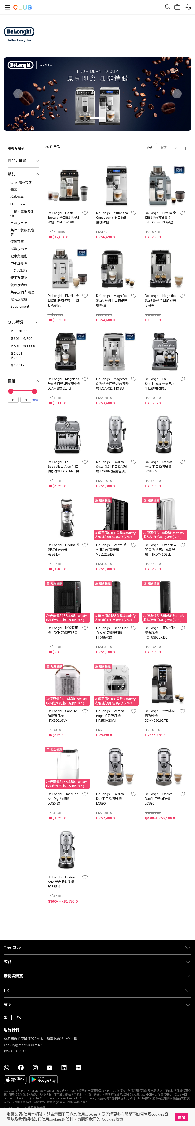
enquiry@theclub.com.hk (23, 1045)
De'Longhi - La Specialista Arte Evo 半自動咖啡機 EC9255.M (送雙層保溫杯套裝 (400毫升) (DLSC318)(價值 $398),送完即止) (160, 384)
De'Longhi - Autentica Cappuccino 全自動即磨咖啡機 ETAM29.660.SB (112, 218)
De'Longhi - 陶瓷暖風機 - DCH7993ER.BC (63, 630)
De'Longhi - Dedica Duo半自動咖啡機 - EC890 (110, 799)
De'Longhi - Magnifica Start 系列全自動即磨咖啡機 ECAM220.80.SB (112, 301)
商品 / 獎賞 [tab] (17, 160)
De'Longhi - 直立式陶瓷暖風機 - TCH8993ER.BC (160, 633)
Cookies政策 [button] (112, 1119)
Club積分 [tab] (16, 322)
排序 (149, 148)
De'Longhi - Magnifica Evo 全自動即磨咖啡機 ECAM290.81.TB (64, 384)
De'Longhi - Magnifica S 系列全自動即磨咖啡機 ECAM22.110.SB (112, 384)
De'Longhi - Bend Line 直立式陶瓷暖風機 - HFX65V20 (112, 633)
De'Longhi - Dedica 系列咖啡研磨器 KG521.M (63, 550)
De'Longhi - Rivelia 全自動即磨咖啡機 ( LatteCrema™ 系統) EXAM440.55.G (160, 218)
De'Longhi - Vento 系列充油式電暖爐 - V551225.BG (111, 550)
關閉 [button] (181, 1117)
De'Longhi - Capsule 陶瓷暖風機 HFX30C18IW (62, 716)
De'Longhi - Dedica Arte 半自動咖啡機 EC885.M (159, 467)
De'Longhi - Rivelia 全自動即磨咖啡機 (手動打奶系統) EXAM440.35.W (63, 301)
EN (18, 1017)
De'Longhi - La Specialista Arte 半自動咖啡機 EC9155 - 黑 (63, 467)
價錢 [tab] (11, 381)
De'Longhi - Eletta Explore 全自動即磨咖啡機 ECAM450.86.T (63, 218)
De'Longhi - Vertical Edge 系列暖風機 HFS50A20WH (110, 716)
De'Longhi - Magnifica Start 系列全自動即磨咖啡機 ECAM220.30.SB (160, 301)
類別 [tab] (11, 174)
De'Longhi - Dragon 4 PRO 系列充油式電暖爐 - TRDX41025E (160, 550)
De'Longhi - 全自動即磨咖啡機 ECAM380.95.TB (160, 716)
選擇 (35, 400)
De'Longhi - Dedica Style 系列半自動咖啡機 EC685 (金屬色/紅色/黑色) (111, 467)
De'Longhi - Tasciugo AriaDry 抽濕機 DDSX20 (63, 799)
